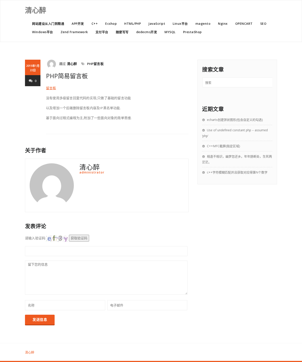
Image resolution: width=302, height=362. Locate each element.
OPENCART (244, 23)
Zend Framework (74, 32)
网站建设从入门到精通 (48, 23)
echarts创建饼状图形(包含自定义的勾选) (235, 120)
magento (203, 23)
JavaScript (156, 23)
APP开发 (78, 23)
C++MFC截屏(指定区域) (223, 146)
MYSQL (170, 32)
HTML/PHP (132, 23)
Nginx (223, 23)
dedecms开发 (146, 32)
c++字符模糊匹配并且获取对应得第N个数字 (237, 172)
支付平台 (102, 32)
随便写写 (122, 32)
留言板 (51, 88)
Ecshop (111, 23)
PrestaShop (192, 32)
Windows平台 (42, 32)
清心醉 (72, 63)
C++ (95, 23)
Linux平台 (180, 23)
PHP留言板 (95, 63)
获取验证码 (79, 238)
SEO (263, 23)
